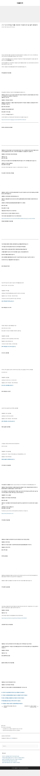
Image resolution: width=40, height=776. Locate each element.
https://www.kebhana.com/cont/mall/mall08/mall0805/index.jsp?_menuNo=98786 (18, 218)
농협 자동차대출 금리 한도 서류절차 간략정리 (11, 762)
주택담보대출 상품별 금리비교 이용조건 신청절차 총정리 (13, 757)
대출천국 (20, 3)
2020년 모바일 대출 (7, 727)
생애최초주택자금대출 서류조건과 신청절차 (11, 730)
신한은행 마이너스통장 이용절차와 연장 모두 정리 (12, 728)
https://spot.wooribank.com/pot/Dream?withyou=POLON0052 (14, 618)
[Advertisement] (20, 14)
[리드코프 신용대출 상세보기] (7, 385)
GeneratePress (25, 767)
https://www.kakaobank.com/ (7, 513)
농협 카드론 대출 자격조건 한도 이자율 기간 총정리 (12, 759)
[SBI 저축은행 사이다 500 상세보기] (9, 346)
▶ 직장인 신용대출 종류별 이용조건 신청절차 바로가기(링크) (14, 695)
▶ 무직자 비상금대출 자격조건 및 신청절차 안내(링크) (13, 692)
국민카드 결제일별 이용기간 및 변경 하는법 (10, 756)
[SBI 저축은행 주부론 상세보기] (8, 301)
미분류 (4, 725)
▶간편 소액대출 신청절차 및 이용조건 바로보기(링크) (13, 698)
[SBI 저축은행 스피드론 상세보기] (8, 421)
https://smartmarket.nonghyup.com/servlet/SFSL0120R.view (14, 119)
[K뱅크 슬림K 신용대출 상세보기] (8, 459)
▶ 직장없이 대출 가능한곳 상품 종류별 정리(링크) (12, 703)
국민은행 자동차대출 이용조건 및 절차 (9, 760)
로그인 (11, 738)
